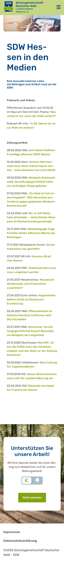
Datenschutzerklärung (20, 541)
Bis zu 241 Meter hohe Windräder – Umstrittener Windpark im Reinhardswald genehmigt (31, 217)
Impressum (11, 532)
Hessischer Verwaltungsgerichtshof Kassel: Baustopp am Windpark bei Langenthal (30, 331)
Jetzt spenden (32, 497)
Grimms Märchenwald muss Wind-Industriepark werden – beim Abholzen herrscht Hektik (31, 166)
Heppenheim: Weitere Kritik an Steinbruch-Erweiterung (31, 299)
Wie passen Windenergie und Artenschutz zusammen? (30, 283)
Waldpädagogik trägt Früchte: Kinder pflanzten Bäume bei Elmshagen (31, 233)
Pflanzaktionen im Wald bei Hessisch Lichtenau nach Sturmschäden (29, 315)
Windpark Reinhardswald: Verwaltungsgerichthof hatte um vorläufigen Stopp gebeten (31, 181)
